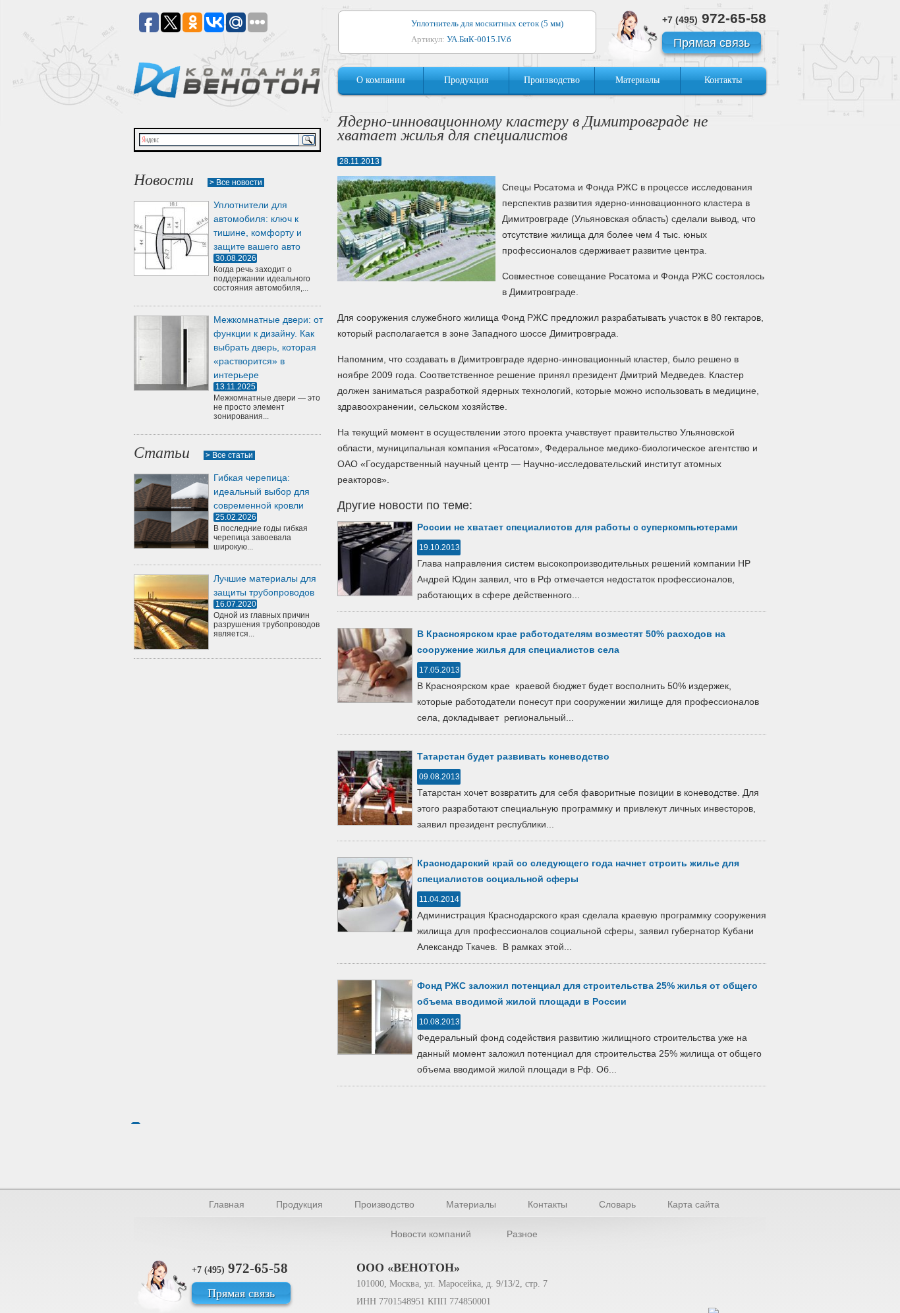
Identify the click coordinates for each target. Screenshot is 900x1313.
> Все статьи (229, 455)
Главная (226, 1204)
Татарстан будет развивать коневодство (513, 756)
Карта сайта (693, 1204)
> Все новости (236, 182)
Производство (552, 80)
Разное (522, 1234)
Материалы (637, 80)
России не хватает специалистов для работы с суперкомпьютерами (577, 527)
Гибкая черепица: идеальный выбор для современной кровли (261, 491)
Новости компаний (431, 1234)
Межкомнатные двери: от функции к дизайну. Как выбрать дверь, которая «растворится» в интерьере (268, 347)
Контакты (723, 80)
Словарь (617, 1204)
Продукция (466, 80)
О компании (380, 80)
